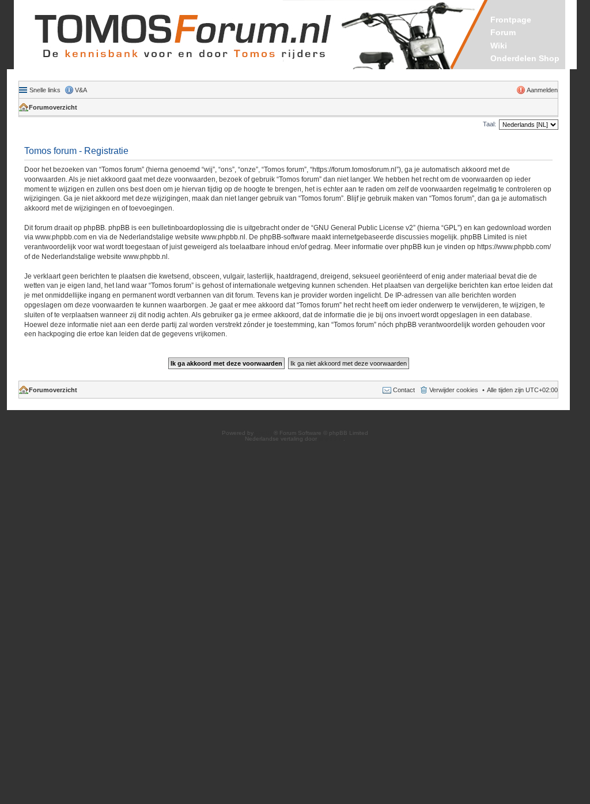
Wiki (498, 45)
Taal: (489, 124)
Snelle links (44, 90)
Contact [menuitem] (404, 389)
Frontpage (510, 19)
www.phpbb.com (61, 237)
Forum (503, 32)
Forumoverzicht (53, 107)
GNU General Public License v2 (363, 228)
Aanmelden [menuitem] (542, 90)
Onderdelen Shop (524, 58)
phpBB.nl (331, 438)
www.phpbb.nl (223, 237)
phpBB (264, 433)
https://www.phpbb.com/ (514, 247)
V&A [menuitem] (81, 90)
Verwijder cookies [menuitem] (453, 389)
